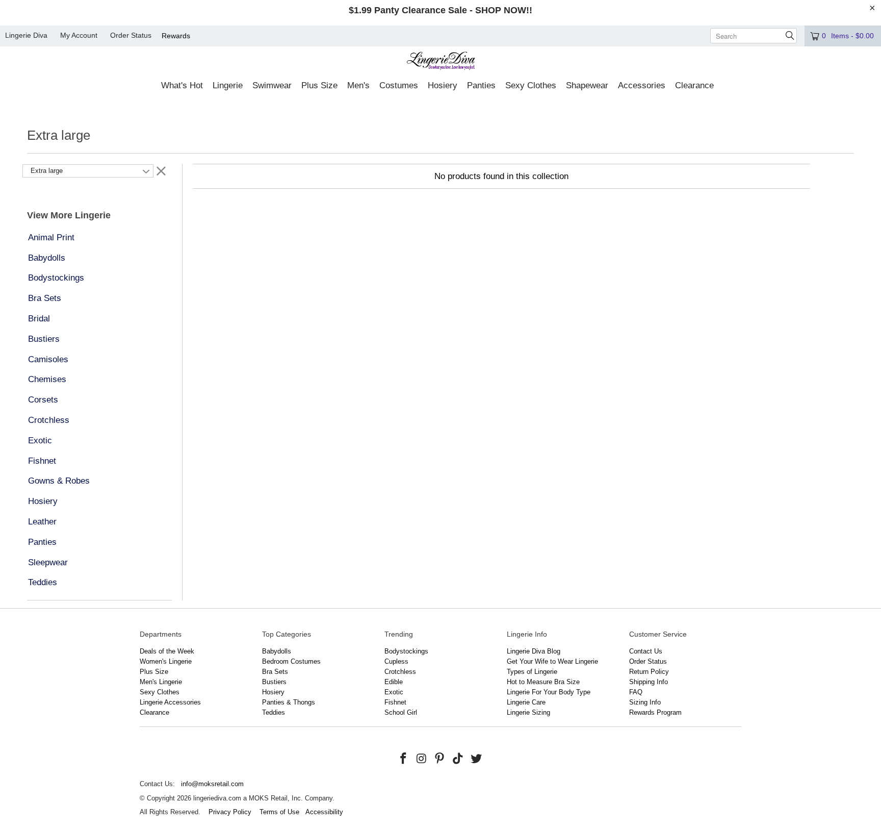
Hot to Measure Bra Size (543, 682)
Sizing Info (645, 702)
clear (161, 170)
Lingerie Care (526, 702)
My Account (78, 35)
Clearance (154, 712)
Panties (42, 542)
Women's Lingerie (166, 661)
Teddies (42, 582)
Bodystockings (56, 278)
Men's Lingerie (161, 682)
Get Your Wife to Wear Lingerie (552, 661)
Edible (393, 682)
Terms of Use (279, 812)
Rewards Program (655, 712)
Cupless (396, 661)
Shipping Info (648, 682)
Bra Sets (44, 298)
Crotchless (48, 420)
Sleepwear (48, 562)
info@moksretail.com (212, 784)
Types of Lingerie (532, 671)
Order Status (130, 35)
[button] (182, 86)
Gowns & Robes (59, 481)
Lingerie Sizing (528, 712)
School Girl (400, 712)
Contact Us (645, 651)
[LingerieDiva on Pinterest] (440, 759)
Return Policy (649, 671)
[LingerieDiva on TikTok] (458, 759)
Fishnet (42, 461)
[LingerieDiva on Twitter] (476, 759)
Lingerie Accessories (170, 702)
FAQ (635, 692)
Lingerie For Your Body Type (548, 692)
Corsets (43, 400)
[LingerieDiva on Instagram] (421, 759)
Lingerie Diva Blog (533, 651)
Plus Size (154, 671)
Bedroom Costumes (291, 661)
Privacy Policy (230, 812)
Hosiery (43, 501)
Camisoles (48, 359)
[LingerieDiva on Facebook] (403, 759)
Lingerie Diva (26, 35)
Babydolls (46, 258)
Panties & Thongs (288, 702)
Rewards (176, 36)
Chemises (47, 379)
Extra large (47, 170)
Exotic (40, 440)
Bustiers (44, 339)
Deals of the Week (167, 651)
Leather (42, 521)
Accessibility (324, 812)
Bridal (39, 318)
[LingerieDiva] (440, 62)
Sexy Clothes (159, 692)
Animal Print (51, 237)
